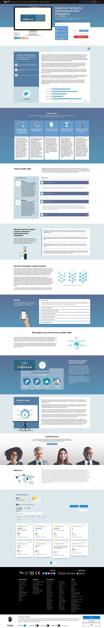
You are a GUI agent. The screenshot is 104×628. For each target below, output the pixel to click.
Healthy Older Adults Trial (38, 584)
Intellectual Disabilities (23, 592)
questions (19, 519)
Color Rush (49, 608)
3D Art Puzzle (49, 609)
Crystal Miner (49, 587)
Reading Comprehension (76, 608)
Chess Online (49, 581)
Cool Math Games (74, 607)
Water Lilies (61, 605)
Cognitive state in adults (37, 591)
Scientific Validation (33, 1)
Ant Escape (49, 591)
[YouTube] (49, 573)
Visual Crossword (50, 596)
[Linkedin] (54, 573)
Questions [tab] (26, 508)
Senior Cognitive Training (37, 589)
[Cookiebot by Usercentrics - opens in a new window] (10, 626)
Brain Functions (22, 593)
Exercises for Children (75, 592)
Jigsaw (60, 595)
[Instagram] (51, 573)
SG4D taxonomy (36, 593)
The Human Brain (22, 581)
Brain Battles (73, 611)
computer (45, 516)
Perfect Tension (62, 601)
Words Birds (61, 608)
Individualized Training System (77, 596)
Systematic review (36, 592)
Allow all (91, 617)
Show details (65, 625)
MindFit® (73, 588)
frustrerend (19, 516)
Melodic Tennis (49, 603)
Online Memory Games (75, 605)
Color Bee (61, 588)
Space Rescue (49, 599)
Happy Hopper (62, 581)
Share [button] (20, 535)
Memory (20, 597)
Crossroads (61, 591)
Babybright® (73, 589)
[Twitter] (46, 573)
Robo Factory (49, 589)
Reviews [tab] (18, 508)
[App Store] (80, 573)
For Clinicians (73, 583)
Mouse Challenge (62, 600)
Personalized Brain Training (76, 601)
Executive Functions (23, 595)
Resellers (73, 591)
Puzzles (60, 584)
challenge (39, 516)
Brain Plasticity (22, 587)
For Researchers (74, 584)
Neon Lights (49, 593)
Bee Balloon (61, 589)
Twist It (60, 604)
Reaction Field (62, 607)
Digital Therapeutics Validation (39, 581)
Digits (60, 587)
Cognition (21, 589)
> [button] (55, 562)
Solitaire (48, 588)
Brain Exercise (74, 595)
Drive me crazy (49, 595)
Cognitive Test (15, 1)
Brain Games (73, 603)
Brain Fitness (21, 588)
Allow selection (91, 620)
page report (26, 516)
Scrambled (49, 604)
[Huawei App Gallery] (62, 573)
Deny (91, 624)
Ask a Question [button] (74, 506)
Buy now (81, 36)
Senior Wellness (36, 587)
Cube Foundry (61, 592)
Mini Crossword (50, 583)
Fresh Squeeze (62, 593)
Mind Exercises (74, 600)
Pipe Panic (49, 585)
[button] (24, 537)
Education (73, 585)
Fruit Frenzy (49, 584)
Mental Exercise (74, 604)
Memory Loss (21, 591)
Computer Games (36, 583)
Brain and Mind (22, 583)
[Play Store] (71, 573)
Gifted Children (74, 609)
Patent (72, 587)
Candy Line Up (62, 583)
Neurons (20, 585)
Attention (21, 600)
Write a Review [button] (84, 506)
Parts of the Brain (22, 584)
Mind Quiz (73, 597)
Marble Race (49, 601)
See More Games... (62, 609)
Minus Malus (61, 599)
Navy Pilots (35, 585)
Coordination (21, 596)
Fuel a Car (61, 596)
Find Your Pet (49, 605)
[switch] (37, 626)
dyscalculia (32, 516)
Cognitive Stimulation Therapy (77, 599)
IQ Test (72, 612)
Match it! (48, 597)
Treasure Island (50, 592)
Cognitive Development (75, 593)
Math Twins (61, 597)
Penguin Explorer (62, 585)
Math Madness (49, 600)
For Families (73, 581)
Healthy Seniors (36, 588)
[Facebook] (43, 573)
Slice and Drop (62, 603)
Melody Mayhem (50, 607)
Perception (21, 599)
